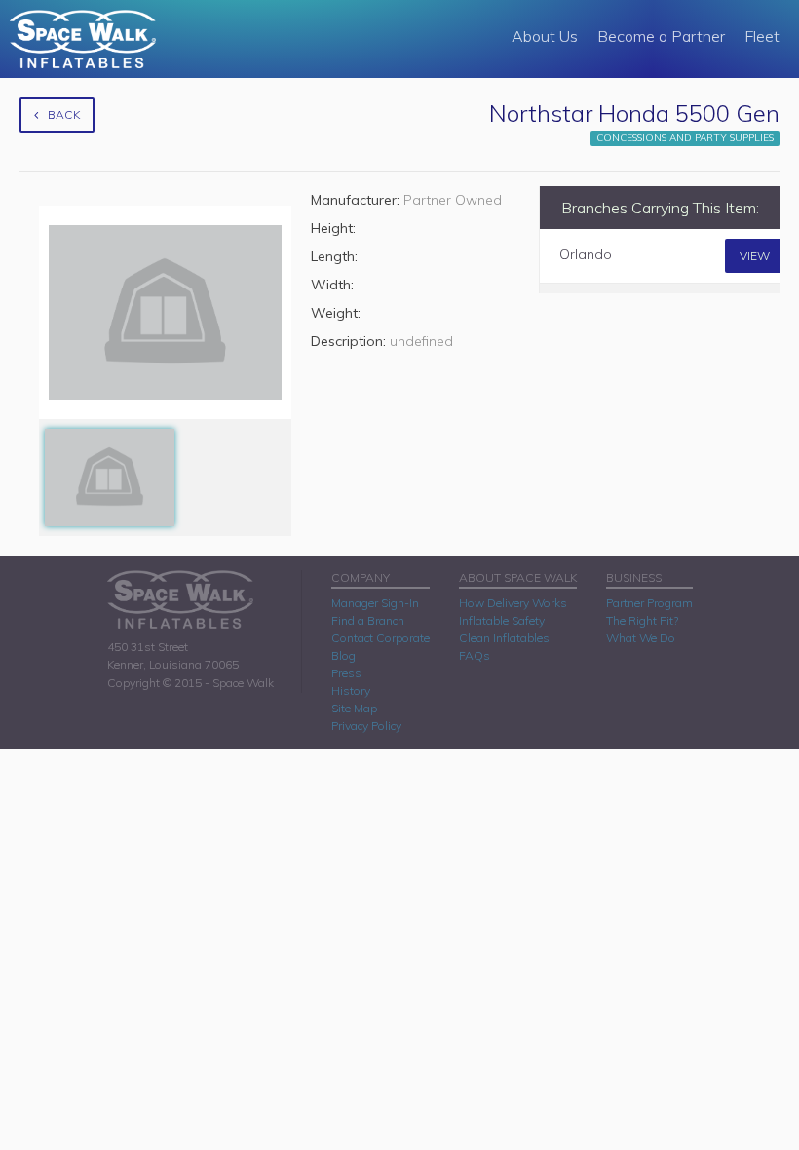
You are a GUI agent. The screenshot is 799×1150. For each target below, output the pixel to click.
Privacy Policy (366, 725)
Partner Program (649, 602)
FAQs (474, 655)
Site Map (354, 708)
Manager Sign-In (375, 602)
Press (346, 673)
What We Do (640, 638)
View (755, 256)
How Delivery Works (513, 602)
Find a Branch (367, 620)
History (350, 690)
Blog (343, 655)
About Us (545, 36)
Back (64, 114)
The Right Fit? (642, 620)
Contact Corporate (380, 638)
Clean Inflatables (504, 638)
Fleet (762, 36)
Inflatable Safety (502, 620)
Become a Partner (661, 36)
